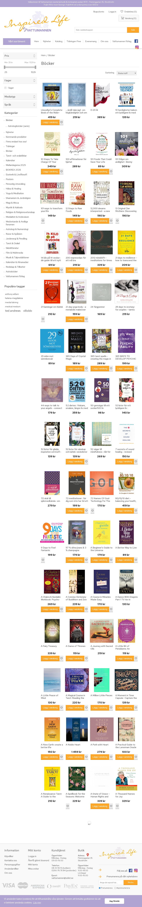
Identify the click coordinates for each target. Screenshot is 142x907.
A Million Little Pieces (101, 695)
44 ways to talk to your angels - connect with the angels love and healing (51, 409)
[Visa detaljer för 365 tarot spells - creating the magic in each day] (102, 341)
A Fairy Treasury (49, 646)
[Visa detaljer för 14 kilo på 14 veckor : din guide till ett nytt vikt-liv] (52, 242)
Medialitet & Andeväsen (17, 216)
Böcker (9, 120)
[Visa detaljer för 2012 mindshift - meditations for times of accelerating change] (102, 242)
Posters (9, 179)
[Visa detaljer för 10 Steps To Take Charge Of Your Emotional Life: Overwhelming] (52, 144)
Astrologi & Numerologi (17, 229)
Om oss (8, 872)
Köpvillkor (8, 856)
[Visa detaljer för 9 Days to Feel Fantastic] (52, 532)
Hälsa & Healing (13, 188)
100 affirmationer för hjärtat (76, 160)
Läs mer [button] (37, 902)
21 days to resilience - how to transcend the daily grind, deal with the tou (126, 261)
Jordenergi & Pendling (16, 238)
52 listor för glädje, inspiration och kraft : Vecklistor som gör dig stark (52, 453)
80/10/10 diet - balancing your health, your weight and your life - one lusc (125, 502)
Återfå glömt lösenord (38, 860)
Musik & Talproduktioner (17, 257)
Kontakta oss (10, 860)
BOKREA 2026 (13, 169)
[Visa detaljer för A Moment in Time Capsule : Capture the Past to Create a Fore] (127, 680)
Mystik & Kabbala (14, 207)
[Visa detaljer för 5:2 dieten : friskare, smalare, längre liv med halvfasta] (77, 390)
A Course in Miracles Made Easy (101, 598)
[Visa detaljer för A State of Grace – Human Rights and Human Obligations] (102, 779)
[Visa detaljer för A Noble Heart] (77, 729)
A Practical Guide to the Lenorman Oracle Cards (125, 747)
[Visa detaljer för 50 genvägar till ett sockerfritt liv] (102, 390)
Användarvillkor (11, 868)
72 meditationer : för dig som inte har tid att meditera (77, 501)
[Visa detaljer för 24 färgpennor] (102, 292)
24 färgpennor (98, 307)
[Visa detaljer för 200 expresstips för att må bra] (77, 242)
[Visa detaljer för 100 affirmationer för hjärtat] (77, 144)
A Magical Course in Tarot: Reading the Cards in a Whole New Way (76, 699)
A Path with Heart (99, 744)
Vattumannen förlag (15, 276)
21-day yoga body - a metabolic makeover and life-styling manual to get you (77, 311)
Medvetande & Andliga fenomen (17, 223)
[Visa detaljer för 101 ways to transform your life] (52, 193)
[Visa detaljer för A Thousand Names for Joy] (127, 779)
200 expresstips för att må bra (76, 259)
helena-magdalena (14, 298)
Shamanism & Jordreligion (18, 198)
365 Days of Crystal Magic (76, 357)
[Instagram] (137, 46)
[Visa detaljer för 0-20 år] (102, 95)
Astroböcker (12, 271)
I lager (11, 87)
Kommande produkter (16, 136)
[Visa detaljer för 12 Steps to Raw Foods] (77, 193)
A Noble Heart (73, 744)
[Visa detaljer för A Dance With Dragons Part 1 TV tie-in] (127, 582)
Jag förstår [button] (114, 901)
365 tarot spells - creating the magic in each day (101, 359)
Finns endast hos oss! (16, 141)
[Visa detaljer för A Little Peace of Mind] (52, 680)
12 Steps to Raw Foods (74, 209)
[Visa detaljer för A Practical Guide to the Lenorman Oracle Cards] (127, 729)
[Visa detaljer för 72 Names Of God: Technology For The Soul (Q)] (102, 483)
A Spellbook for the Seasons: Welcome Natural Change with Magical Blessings (76, 798)
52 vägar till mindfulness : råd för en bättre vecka (100, 452)
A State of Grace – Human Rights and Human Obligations (100, 797)
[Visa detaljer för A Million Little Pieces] (102, 680)
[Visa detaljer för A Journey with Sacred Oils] (102, 631)
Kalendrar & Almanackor (17, 262)
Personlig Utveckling (15, 183)
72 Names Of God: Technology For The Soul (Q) (100, 501)
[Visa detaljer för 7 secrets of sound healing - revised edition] (127, 434)
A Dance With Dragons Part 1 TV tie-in (126, 598)
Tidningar (10, 146)
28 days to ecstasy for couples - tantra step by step (125, 310)
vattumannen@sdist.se (62, 878)
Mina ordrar (33, 868)
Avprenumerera (123, 888)
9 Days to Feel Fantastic (48, 549)
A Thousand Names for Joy (125, 795)
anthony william (12, 294)
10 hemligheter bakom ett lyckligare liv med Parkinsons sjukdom (126, 113)
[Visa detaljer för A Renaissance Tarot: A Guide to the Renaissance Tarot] (52, 779)
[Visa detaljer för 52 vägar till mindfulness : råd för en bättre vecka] (102, 434)
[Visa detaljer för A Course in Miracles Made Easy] (102, 582)
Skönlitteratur (12, 248)
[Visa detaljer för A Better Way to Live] (127, 532)
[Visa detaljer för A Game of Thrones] (77, 631)
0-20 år (94, 110)
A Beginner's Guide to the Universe (101, 549)
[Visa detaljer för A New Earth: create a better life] (52, 729)
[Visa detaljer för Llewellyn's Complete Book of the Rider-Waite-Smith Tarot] (52, 95)
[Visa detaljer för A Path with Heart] (102, 729)
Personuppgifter (12, 864)
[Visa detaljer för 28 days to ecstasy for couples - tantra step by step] (127, 292)
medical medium (12, 306)
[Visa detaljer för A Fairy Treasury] (52, 631)
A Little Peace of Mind (49, 696)
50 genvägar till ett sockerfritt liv (100, 406)
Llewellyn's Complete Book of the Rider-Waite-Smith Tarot (51, 113)
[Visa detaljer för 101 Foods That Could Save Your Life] (102, 144)
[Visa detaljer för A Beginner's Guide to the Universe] (102, 532)
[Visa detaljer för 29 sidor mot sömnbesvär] (52, 341)
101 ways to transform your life (51, 209)
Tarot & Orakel (13, 243)
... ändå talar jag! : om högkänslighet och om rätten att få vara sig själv (76, 114)
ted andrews (13, 310)
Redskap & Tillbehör (15, 266)
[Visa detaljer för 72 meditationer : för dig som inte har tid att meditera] (77, 483)
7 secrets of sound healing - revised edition (124, 452)
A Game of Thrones (75, 646)
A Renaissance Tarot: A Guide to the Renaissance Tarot (51, 797)
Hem (43, 55)
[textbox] (101, 30)
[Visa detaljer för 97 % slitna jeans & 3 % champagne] (77, 532)
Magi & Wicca (12, 202)
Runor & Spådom (14, 233)
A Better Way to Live (126, 547)
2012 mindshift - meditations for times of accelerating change (101, 261)
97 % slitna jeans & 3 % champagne (76, 549)
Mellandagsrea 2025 (16, 165)
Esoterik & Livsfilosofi (16, 174)
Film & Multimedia (14, 252)
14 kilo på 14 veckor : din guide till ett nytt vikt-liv (51, 260)
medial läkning (11, 302)
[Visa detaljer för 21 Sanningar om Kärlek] (52, 292)
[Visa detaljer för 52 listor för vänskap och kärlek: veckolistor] (77, 434)
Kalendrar (10, 160)
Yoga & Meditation (15, 193)
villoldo (27, 310)
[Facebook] (136, 40)
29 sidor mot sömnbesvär (47, 357)
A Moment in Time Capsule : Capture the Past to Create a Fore (126, 698)
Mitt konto (33, 864)
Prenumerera (106, 888)
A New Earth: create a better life (52, 746)
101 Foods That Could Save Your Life (101, 160)
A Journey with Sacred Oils (102, 647)
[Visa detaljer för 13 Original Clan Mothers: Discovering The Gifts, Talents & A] (127, 193)
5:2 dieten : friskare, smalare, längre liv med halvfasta (77, 408)
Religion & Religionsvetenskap (20, 212)
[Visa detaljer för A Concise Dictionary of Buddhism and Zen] (77, 582)
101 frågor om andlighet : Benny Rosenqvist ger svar (125, 162)
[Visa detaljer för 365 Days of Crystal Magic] (77, 341)
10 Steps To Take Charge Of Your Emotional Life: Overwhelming (49, 163)
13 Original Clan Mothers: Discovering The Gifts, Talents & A (125, 212)
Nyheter (10, 132)
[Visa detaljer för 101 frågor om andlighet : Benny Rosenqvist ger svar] (127, 144)
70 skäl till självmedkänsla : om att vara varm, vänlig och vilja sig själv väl (50, 502)
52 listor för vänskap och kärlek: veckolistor (76, 450)
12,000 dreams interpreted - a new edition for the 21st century (100, 212)
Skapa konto (98, 11)
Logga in (112, 11)
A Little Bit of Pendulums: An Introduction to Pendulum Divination (125, 650)
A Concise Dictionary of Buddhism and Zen (76, 598)
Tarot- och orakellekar (16, 155)
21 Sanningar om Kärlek (52, 307)
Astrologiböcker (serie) (19, 126)
